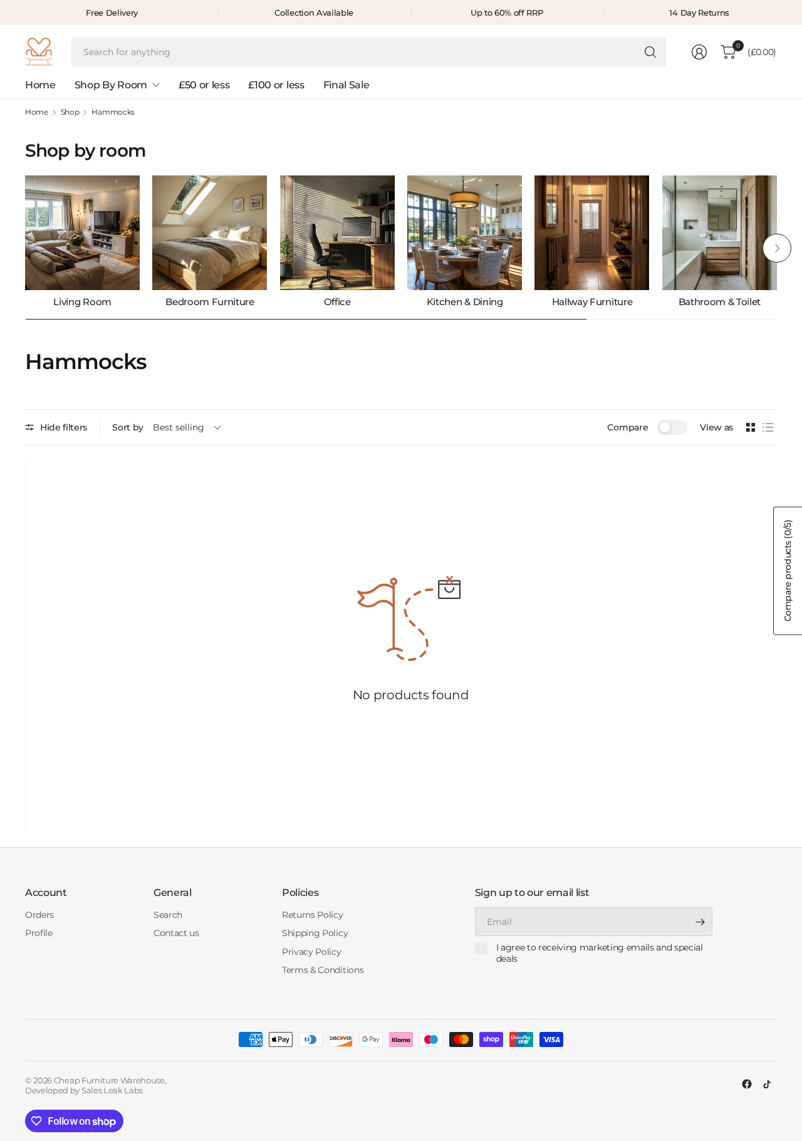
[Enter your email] (699, 921)
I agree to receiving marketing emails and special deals (599, 953)
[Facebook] (747, 1084)
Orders (39, 914)
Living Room (82, 302)
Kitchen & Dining (465, 302)
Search (168, 914)
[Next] (777, 248)
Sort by (127, 427)
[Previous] (25, 248)
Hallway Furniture (592, 302)
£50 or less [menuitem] (204, 85)
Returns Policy (312, 914)
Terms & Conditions (322, 970)
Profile (39, 933)
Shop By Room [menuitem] (111, 85)
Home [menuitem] (40, 85)
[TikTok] (767, 1084)
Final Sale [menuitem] (346, 85)
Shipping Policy (315, 933)
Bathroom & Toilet (720, 302)
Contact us (176, 933)
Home (36, 112)
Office (337, 302)
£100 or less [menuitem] (276, 85)
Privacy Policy (311, 951)
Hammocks (112, 112)
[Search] (650, 52)
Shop (70, 112)
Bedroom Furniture (209, 302)
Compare (627, 427)
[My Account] (699, 52)
